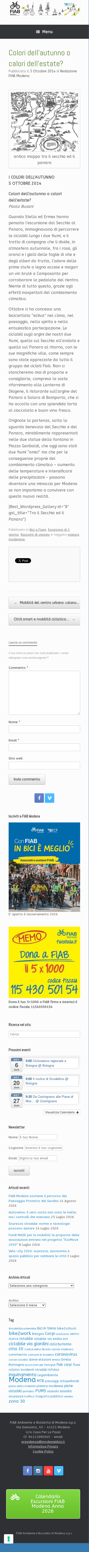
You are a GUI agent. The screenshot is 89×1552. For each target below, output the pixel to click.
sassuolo (53, 1391)
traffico (29, 1396)
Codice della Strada (37, 1349)
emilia (56, 1359)
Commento (18, 668)
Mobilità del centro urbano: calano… (46, 603)
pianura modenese (49, 1386)
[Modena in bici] (44, 8)
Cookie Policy (43, 1451)
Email (14, 740)
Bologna (38, 1334)
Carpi (50, 1333)
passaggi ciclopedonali (62, 1381)
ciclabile (26, 1339)
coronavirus (66, 1354)
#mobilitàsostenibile (22, 1328)
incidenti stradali (34, 1370)
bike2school (66, 1328)
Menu (47, 31)
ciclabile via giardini (29, 1344)
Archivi (13, 1300)
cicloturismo (60, 1344)
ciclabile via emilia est (51, 1339)
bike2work (20, 1333)
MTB (40, 1381)
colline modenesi (62, 1349)
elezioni (44, 1359)
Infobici (53, 1369)
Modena (22, 1379)
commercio (18, 1354)
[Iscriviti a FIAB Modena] (44, 867)
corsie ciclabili (18, 1359)
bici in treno (46, 1328)
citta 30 (16, 1349)
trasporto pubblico (49, 1396)
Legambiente (47, 1375)
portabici (28, 1391)
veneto (68, 1396)
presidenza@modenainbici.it (43, 1442)
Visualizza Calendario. (60, 1112)
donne (33, 1359)
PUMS (40, 1391)
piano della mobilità (22, 1386)
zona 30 (17, 1401)
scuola (66, 1391)
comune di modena (41, 1354)
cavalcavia (62, 1334)
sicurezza (16, 1396)
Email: (13, 1158)
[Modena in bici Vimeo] (49, 798)
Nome (14, 722)
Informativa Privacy (43, 1446)
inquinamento (22, 1374)
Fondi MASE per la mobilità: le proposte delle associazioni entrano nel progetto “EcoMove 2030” (44, 1239)
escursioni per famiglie (40, 1365)
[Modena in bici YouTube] (48, 1470)
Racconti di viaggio (35, 534)
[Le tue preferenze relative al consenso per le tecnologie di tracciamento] (8, 1539)
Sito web (16, 758)
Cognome (16, 1148)
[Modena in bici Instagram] (38, 1470)
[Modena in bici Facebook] (39, 798)
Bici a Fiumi (38, 529)
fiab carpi (64, 1365)
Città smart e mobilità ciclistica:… (44, 619)
